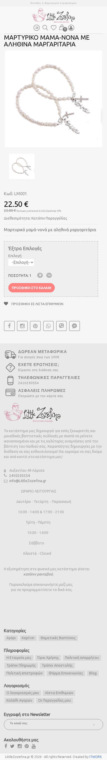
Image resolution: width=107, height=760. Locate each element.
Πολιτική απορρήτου (82, 658)
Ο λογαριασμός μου (22, 693)
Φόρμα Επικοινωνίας (66, 673)
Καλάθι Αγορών (19, 700)
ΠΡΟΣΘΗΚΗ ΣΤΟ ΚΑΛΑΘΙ (31, 288)
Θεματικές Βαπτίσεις (58, 638)
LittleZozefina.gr (17, 756)
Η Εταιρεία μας (18, 658)
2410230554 (19, 476)
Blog (93, 673)
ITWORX (95, 756)
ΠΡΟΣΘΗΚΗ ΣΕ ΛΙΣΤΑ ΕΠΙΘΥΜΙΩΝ (37, 304)
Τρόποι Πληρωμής (21, 665)
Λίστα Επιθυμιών (59, 693)
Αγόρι (11, 638)
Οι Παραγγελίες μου (54, 700)
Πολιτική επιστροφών (24, 673)
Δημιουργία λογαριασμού (61, 3)
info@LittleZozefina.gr (27, 481)
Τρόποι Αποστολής (57, 665)
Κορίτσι (28, 638)
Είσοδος (36, 3)
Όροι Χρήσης (48, 658)
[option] (53, 98)
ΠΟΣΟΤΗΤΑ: (19, 275)
